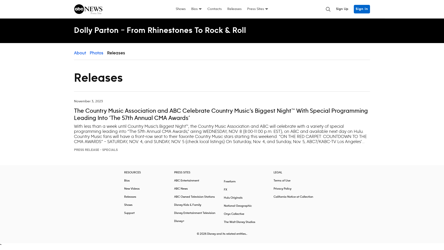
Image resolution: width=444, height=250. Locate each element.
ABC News (181, 188)
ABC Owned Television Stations (194, 196)
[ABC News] (88, 9)
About (80, 53)
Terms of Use (282, 180)
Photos (96, 53)
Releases (234, 9)
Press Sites (255, 9)
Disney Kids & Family (187, 204)
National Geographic (238, 205)
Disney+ (179, 221)
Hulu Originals (233, 197)
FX (225, 189)
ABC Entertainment (186, 180)
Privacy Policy (282, 188)
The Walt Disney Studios (239, 222)
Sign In (362, 9)
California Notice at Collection (293, 196)
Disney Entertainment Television (194, 213)
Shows (181, 9)
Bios (194, 9)
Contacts (214, 9)
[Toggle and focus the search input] (328, 9)
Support (129, 213)
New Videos (132, 188)
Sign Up (342, 9)
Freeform (230, 181)
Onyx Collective (234, 214)
